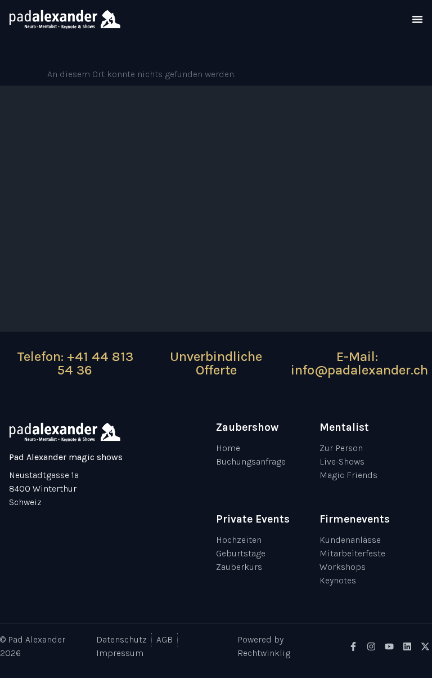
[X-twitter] (425, 646)
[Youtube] (389, 646)
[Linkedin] (407, 646)
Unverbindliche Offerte (216, 363)
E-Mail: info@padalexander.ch (359, 363)
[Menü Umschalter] (417, 19)
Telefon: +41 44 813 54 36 (75, 363)
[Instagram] (371, 646)
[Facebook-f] (353, 646)
